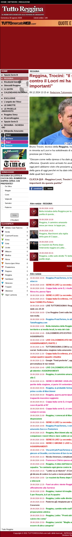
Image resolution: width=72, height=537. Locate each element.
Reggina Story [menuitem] (11, 115)
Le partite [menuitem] (8, 89)
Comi (7, 195)
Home (5, 71)
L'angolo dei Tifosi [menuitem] (12, 102)
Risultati (14, 220)
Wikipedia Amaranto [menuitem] (13, 131)
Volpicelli (8, 199)
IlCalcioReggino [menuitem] (11, 118)
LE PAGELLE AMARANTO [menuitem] (9, 110)
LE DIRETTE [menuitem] (10, 105)
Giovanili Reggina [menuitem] (12, 85)
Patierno (8, 207)
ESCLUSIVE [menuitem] (9, 98)
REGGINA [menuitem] (8, 78)
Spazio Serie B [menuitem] (11, 75)
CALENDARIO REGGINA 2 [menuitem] (14, 93)
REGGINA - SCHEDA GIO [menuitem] (13, 126)
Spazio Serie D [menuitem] (11, 121)
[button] (14, 215)
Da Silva (8, 186)
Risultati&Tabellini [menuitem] (12, 82)
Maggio (8, 191)
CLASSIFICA (8, 224)
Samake (8, 203)
